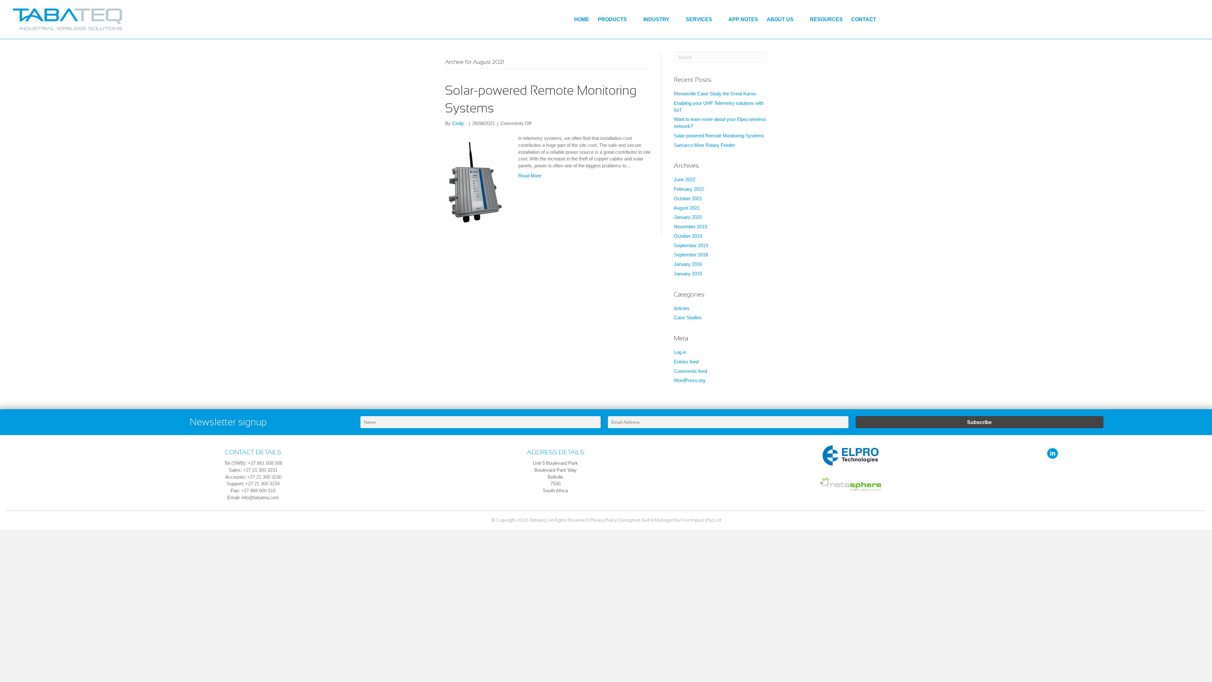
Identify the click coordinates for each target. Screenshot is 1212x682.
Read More (529, 175)
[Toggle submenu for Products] (632, 19)
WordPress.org (689, 380)
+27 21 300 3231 (260, 470)
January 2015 (688, 273)
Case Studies (688, 317)
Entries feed (686, 361)
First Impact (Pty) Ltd (701, 520)
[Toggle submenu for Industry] (674, 19)
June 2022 (684, 179)
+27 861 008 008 (265, 463)
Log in (680, 352)
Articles (681, 308)
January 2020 (688, 217)
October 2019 (688, 236)
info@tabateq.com (260, 497)
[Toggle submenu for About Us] (798, 19)
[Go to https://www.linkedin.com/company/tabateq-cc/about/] (1052, 454)
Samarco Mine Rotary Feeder (704, 145)
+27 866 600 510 (258, 490)
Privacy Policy (603, 520)
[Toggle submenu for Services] (717, 19)
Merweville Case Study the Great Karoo (715, 93)
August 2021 (687, 208)
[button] (979, 422)
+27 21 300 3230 (264, 477)
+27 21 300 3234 (262, 483)
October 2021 (688, 198)
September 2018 (691, 254)
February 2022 (689, 189)
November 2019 (690, 226)
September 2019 (691, 245)
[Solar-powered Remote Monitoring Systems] (475, 181)
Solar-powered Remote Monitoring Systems (719, 135)
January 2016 (688, 264)
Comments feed (690, 371)
